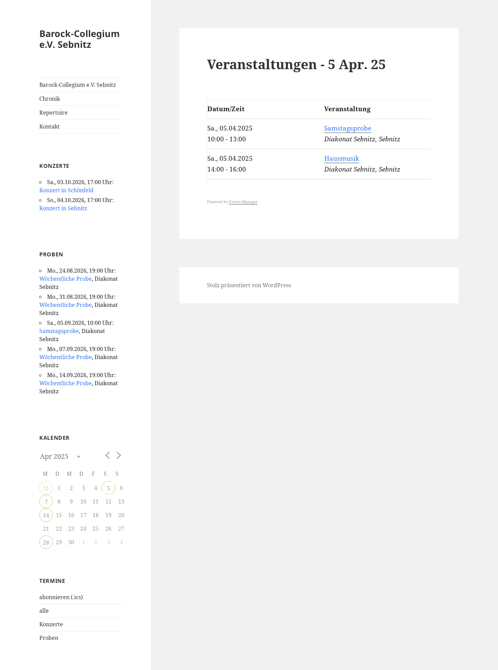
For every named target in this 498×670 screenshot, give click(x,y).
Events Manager (243, 201)
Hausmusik (341, 158)
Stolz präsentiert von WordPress (249, 285)
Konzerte (51, 624)
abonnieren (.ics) (61, 597)
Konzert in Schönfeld (66, 190)
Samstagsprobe (59, 331)
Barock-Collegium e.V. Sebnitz (79, 39)
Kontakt (49, 126)
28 (46, 542)
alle (44, 610)
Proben (48, 638)
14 (46, 515)
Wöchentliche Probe (65, 278)
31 (46, 488)
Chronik (49, 98)
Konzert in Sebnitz (63, 208)
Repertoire (53, 112)
